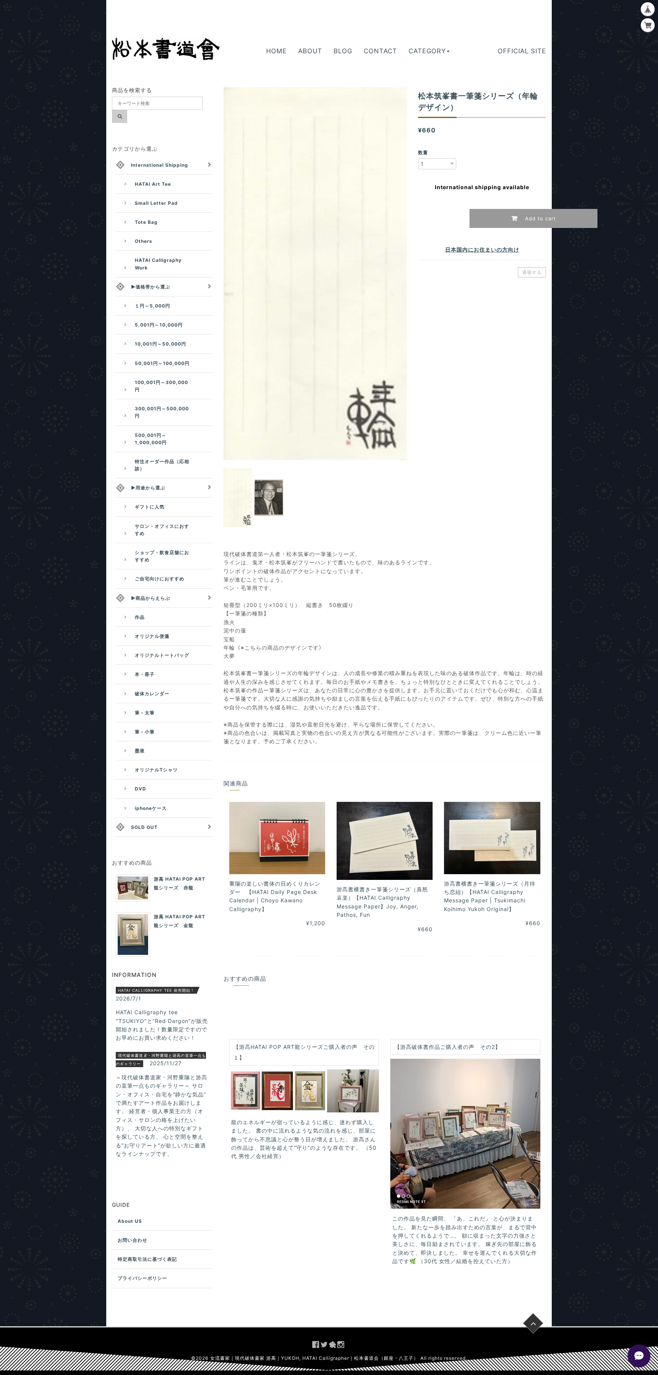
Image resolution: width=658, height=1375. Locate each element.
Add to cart (539, 218)
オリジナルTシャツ (156, 770)
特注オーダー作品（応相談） (162, 465)
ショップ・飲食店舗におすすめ (162, 556)
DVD (140, 789)
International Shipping (159, 165)
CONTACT (380, 51)
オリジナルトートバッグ (162, 655)
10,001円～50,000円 (160, 344)
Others (143, 241)
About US (130, 1221)
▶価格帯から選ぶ (150, 287)
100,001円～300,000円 (161, 385)
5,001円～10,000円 (159, 325)
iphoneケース (151, 808)
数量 (423, 152)
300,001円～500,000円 (162, 412)
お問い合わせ (132, 1240)
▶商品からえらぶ (150, 598)
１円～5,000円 (152, 306)
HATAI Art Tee (153, 184)
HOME (276, 51)
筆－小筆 (145, 732)
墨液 (140, 751)
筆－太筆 (145, 712)
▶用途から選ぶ (148, 488)
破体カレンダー (152, 693)
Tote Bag (146, 222)
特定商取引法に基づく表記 (147, 1259)
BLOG (343, 51)
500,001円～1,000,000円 (151, 438)
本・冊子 (145, 674)
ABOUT (310, 51)
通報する (532, 272)
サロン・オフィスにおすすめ (162, 529)
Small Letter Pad (156, 203)
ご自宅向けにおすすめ (159, 579)
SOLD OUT (144, 827)
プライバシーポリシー (142, 1278)
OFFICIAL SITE (522, 51)
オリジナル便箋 (152, 636)
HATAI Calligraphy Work (158, 263)
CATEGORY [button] (427, 51)
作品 (140, 617)
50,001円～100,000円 (162, 363)
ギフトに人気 (149, 507)
